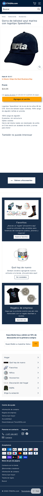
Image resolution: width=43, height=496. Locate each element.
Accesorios (22, 16)
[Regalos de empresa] (21, 295)
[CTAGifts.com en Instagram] (23, 433)
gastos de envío (10, 95)
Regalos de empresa (9, 413)
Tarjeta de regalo (8, 478)
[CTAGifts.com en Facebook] (27, 433)
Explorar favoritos (21, 237)
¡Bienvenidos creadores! (10, 468)
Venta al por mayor (8, 416)
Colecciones (12, 16)
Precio (4, 85)
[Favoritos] (21, 209)
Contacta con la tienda (10, 465)
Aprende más (21, 320)
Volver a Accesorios (23, 180)
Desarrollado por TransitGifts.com (14, 422)
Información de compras (10, 409)
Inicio (4, 16)
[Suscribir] (35, 344)
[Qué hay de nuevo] (21, 254)
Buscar (4, 481)
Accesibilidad (6, 419)
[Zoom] (39, 67)
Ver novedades (21, 277)
